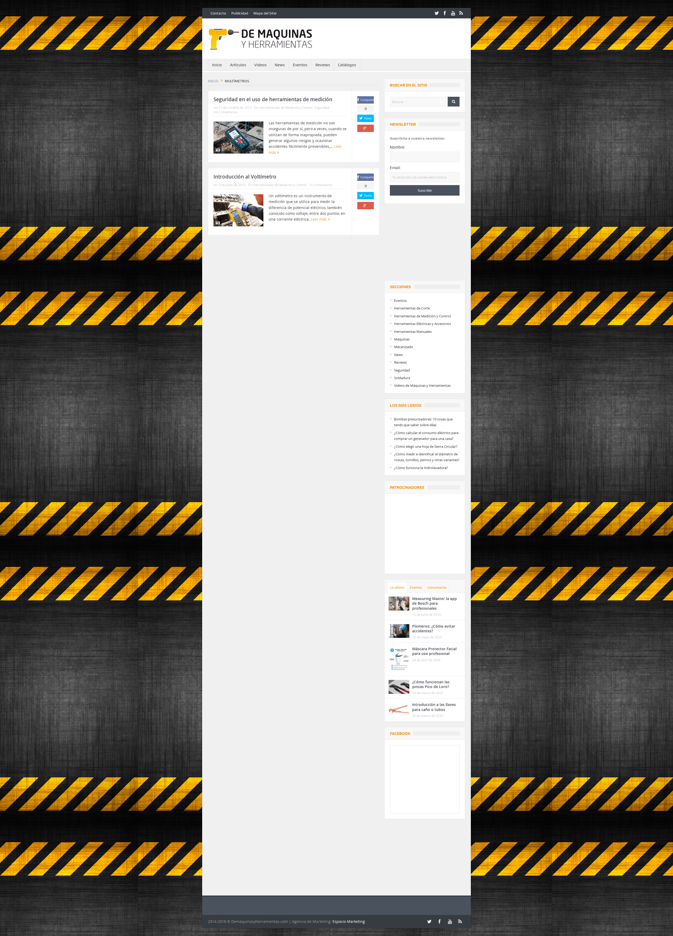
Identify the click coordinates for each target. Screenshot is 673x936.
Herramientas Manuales (413, 331)
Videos (260, 65)
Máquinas (402, 339)
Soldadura (402, 377)
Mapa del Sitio (265, 13)
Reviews (322, 65)
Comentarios (437, 587)
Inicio (217, 65)
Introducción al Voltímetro (244, 176)
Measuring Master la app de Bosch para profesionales (434, 603)
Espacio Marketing (349, 921)
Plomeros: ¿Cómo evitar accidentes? (433, 628)
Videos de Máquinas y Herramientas (422, 385)
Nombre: (397, 147)
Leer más (319, 219)
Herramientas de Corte (412, 308)
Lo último (397, 587)
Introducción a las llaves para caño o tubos (434, 707)
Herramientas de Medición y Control (286, 107)
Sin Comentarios (225, 112)
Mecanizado (403, 346)
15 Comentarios (321, 185)
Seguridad (321, 107)
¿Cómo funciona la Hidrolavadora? (421, 467)
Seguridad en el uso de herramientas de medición (272, 99)
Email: (395, 167)
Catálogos (347, 65)
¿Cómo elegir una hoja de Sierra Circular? (425, 446)
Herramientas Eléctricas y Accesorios (422, 323)
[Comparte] (365, 128)
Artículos (238, 65)
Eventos (300, 65)
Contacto (218, 13)
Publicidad (239, 13)
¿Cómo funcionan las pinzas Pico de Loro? (431, 684)
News (280, 65)
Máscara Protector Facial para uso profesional (434, 651)
